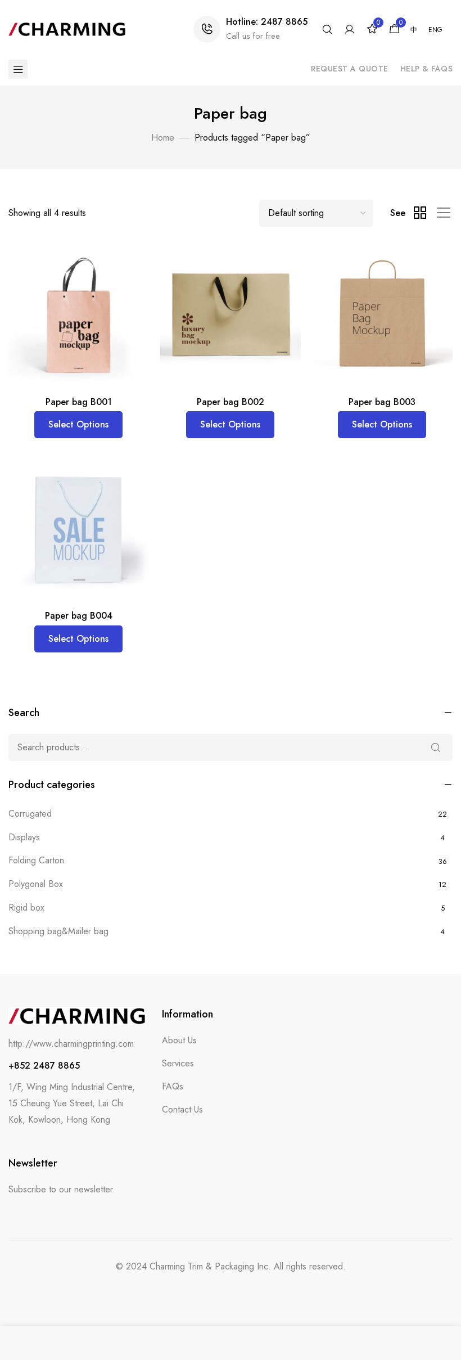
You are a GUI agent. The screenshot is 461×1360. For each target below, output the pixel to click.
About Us (179, 1040)
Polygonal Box (35, 883)
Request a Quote (349, 68)
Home (162, 137)
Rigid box (26, 907)
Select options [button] (78, 424)
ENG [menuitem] (435, 30)
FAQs (172, 1086)
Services (178, 1063)
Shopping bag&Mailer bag (58, 931)
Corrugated (30, 813)
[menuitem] (414, 30)
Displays (24, 837)
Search (436, 747)
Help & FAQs (426, 68)
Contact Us (182, 1109)
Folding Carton (36, 860)
